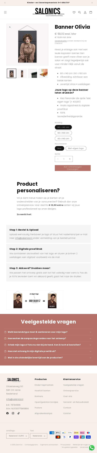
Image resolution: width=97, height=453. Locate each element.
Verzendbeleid (85, 447)
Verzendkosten (61, 41)
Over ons (67, 396)
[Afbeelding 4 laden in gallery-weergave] (43, 73)
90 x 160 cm (63, 133)
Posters (38, 407)
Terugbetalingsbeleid (70, 447)
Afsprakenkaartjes (43, 413)
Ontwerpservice (71, 390)
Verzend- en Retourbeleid (76, 402)
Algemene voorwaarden (49, 445)
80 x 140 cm (63, 127)
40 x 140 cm (63, 138)
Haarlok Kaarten (42, 390)
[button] (5, 12)
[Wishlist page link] (74, 12)
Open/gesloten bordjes (46, 402)
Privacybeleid (65, 445)
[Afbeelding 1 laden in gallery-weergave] (11, 73)
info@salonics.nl (24, 238)
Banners (39, 396)
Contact (67, 407)
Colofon (67, 413)
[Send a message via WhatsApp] (92, 448)
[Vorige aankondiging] (5, 3)
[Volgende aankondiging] (92, 3)
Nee (59, 148)
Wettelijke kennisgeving (82, 445)
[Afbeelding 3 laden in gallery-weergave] (32, 73)
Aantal (57, 154)
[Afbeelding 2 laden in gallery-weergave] (22, 73)
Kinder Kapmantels (44, 385)
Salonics (19, 445)
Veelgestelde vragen (73, 385)
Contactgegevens (31, 445)
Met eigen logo (76, 148)
